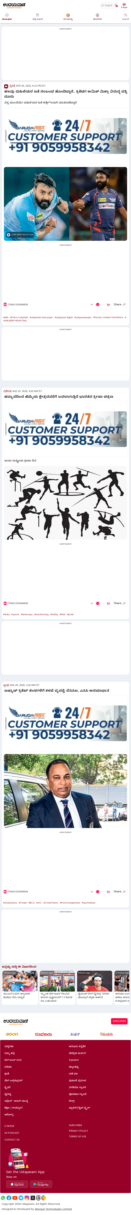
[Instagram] (27, 1198)
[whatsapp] (3, 1198)
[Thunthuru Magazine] (106, 1034)
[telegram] (21, 1198)
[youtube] (15, 1198)
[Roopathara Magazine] (43, 1034)
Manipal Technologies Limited (53, 1209)
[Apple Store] (17, 1184)
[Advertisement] (65, 55)
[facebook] (9, 1198)
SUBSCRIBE (119, 1021)
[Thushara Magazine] (74, 1034)
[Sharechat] (43, 1198)
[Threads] (38, 1198)
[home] (14, 5)
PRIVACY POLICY (78, 1131)
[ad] (67, 136)
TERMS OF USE (77, 1137)
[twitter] (33, 1198)
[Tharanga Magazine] (11, 1034)
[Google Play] (41, 1184)
